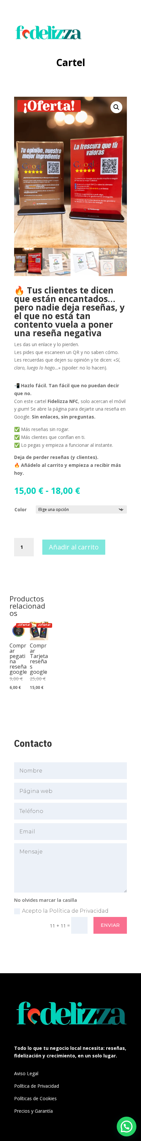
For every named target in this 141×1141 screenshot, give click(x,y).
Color (20, 509)
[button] (116, 107)
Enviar (110, 925)
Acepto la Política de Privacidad (65, 911)
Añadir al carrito (74, 547)
